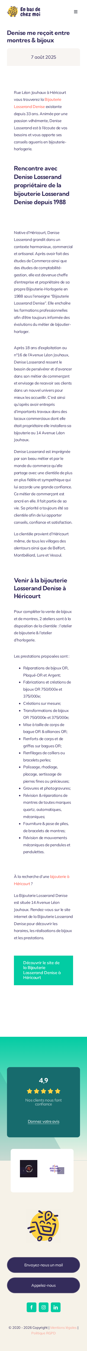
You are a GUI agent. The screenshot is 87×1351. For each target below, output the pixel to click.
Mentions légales (63, 1327)
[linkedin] (56, 1307)
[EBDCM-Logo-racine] (24, 5)
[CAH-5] (55, 1162)
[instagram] (43, 1307)
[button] (23, 1170)
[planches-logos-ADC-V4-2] (29, 1162)
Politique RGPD (43, 1333)
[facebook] (31, 1307)
